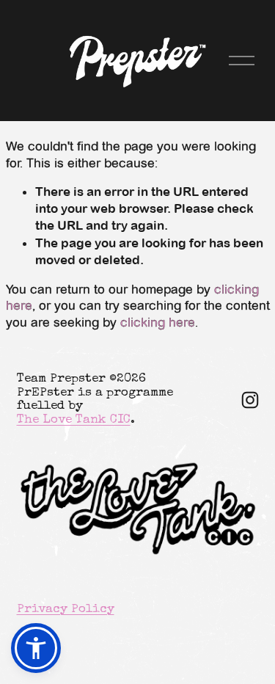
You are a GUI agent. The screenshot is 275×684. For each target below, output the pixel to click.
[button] (36, 648)
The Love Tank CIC (74, 420)
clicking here (157, 322)
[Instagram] (250, 400)
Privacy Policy (65, 609)
